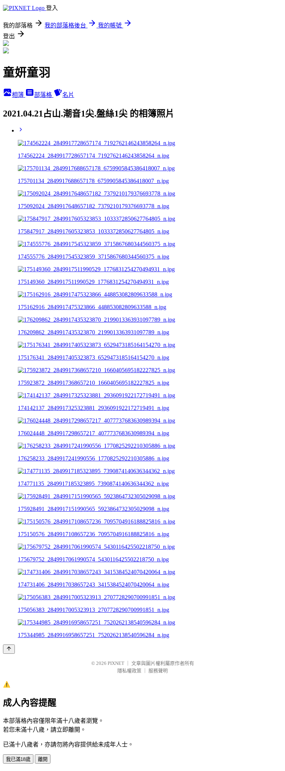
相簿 (18, 95)
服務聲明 (158, 670)
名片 (68, 95)
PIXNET (116, 663)
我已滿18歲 (18, 759)
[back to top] (9, 649)
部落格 (43, 95)
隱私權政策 (129, 670)
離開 (43, 759)
